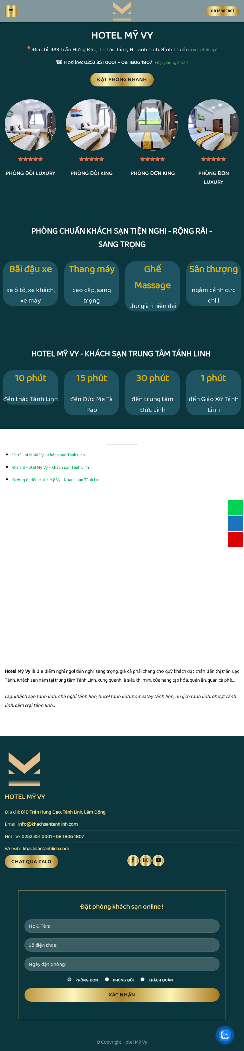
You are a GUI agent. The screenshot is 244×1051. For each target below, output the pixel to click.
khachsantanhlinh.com (46, 849)
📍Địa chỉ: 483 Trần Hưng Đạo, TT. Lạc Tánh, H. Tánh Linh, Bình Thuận (107, 49)
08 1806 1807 (136, 62)
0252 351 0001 (100, 62)
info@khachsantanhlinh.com (48, 824)
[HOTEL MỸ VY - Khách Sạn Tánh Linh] (122, 11)
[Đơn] (11, 11)
